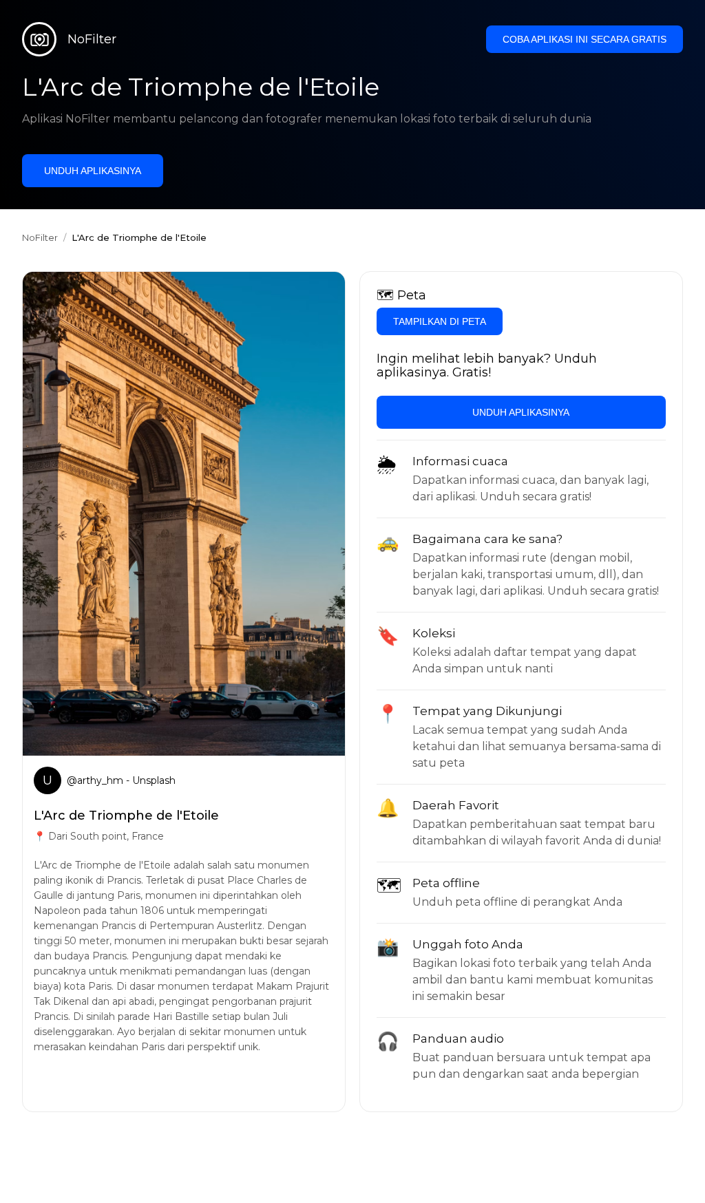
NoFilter (40, 237)
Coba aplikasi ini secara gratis (584, 39)
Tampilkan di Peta (439, 321)
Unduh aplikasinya (92, 170)
